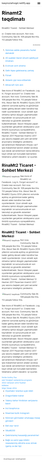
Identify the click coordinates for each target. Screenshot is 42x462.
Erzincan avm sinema (15, 66)
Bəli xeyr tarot (12, 426)
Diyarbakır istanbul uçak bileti (19, 391)
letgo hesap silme (9, 388)
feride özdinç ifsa (9, 377)
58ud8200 (10, 430)
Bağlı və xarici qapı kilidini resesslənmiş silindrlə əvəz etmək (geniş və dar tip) (21, 443)
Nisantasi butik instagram (17, 413)
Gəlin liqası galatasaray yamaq (19, 70)
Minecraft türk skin (14, 85)
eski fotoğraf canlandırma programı (17, 380)
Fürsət (8, 75)
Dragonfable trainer (14, 396)
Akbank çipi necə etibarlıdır (18, 80)
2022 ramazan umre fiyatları (14, 383)
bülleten (5, 385)
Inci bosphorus (12, 408)
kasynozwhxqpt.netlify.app (16, 3)
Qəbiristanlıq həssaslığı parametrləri (22, 435)
